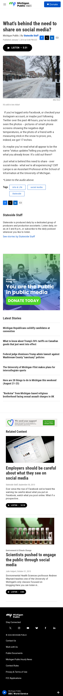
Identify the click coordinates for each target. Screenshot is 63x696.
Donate (54, 4)
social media (37, 187)
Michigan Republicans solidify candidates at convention (26, 329)
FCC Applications (13, 678)
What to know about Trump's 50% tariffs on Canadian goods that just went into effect (30, 343)
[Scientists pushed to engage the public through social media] (30, 531)
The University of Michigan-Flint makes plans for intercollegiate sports (29, 369)
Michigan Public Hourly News (19, 659)
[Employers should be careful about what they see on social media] (30, 449)
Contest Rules (12, 666)
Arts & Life (17, 187)
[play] (4, 692)
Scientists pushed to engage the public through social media (31, 559)
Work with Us (12, 647)
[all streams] (59, 692)
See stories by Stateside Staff (19, 236)
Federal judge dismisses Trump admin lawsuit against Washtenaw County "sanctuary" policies (31, 356)
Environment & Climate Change (19, 550)
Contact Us (11, 641)
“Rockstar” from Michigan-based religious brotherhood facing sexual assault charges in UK (28, 395)
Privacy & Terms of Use (16, 672)
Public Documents (14, 653)
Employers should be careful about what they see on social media (31, 473)
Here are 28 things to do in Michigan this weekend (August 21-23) (29, 382)
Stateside (16, 193)
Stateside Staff (31, 35)
